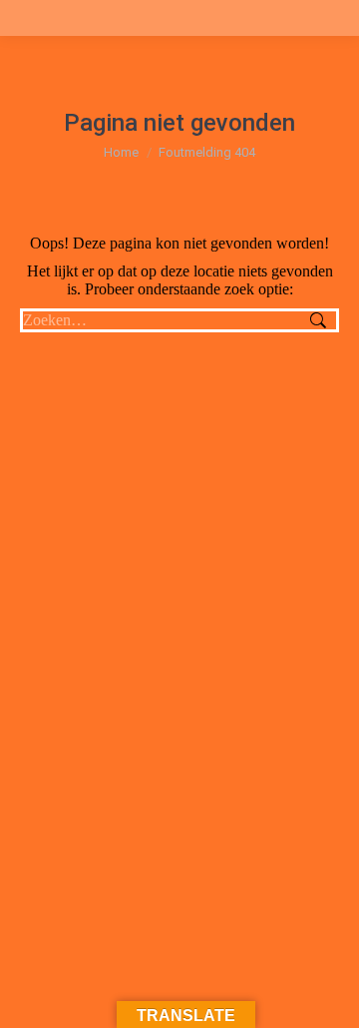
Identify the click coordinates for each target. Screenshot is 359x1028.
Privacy (240, 872)
